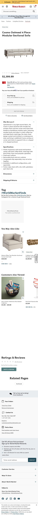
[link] (35, 6)
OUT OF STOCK (19, 111)
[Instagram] (11, 498)
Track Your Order (6, 405)
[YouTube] (19, 498)
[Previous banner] (2, 2)
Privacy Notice (5, 512)
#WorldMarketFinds (16, 493)
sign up (32, 460)
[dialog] (19, 510)
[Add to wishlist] (23, 232)
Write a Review (15, 73)
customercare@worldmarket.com (11, 423)
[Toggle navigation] (2, 6)
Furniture (8, 21)
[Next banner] (36, 2)
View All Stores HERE (7, 433)
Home (2, 21)
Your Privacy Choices (18, 513)
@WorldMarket (6, 493)
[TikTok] (7, 498)
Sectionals (27, 21)
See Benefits (10, 87)
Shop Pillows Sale (19, 17)
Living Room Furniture (18, 21)
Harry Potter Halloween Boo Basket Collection (11, 302)
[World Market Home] (18, 6)
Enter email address (10, 460)
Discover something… (10, 11)
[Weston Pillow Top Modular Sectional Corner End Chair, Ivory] (2, 261)
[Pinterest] (15, 498)
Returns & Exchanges (8, 408)
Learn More (17, 2)
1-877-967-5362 (6, 418)
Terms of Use (14, 512)
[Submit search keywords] (34, 11)
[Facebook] (3, 498)
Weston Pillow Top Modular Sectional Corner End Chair (11, 256)
